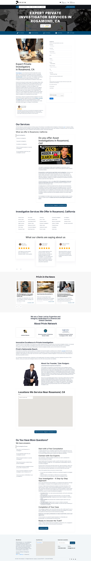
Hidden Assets (42, 225)
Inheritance (42, 217)
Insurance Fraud (21, 229)
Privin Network (19, 72)
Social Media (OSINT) (32, 221)
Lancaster (41, 98)
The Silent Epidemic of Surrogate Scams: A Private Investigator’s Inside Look (25, 295)
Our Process (71, 32)
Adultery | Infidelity (55, 223)
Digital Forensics (21, 223)
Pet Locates (30, 217)
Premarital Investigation (56, 217)
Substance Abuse (67, 221)
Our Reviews (47, 32)
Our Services (21, 32)
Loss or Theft (42, 219)
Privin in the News (34, 32)
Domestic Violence (43, 221)
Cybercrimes (54, 229)
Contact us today (43, 528)
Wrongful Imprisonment (68, 223)
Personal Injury (67, 219)
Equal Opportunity (31, 229)
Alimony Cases (21, 219)
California (21, 554)
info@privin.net (71, 548)
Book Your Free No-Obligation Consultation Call (45, 431)
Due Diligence (66, 217)
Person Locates (42, 229)
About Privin (59, 32)
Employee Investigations (44, 223)
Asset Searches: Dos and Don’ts (45, 294)
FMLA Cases (20, 227)
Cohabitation (54, 227)
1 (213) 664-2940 (62, 548)
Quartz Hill (20, 99)
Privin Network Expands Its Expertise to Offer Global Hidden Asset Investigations (65, 295)
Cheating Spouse (55, 225)
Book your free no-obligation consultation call (55, 205)
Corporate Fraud (21, 221)
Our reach (63, 350)
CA (64, 126)
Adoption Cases (31, 223)
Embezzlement (21, 225)
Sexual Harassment (31, 219)
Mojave (36, 98)
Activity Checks (21, 217)
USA (17, 554)
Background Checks (31, 225)
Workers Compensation (56, 221)
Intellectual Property (43, 227)
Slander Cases (54, 219)
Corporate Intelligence (32, 227)
